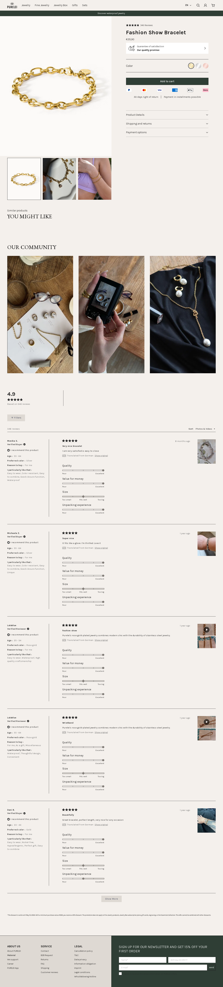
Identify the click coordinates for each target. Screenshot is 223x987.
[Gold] (191, 65)
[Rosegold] (205, 65)
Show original (101, 456)
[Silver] (198, 65)
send (211, 967)
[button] (139, 25)
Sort (191, 429)
